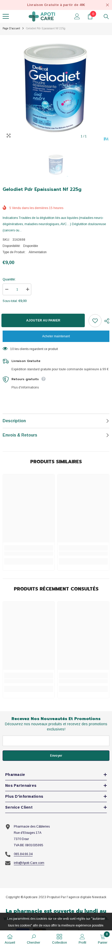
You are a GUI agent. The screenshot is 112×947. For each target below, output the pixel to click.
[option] (56, 88)
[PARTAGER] (105, 321)
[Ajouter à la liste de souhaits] (95, 320)
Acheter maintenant (56, 336)
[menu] (6, 16)
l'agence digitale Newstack (86, 897)
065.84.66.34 (23, 854)
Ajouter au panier (44, 320)
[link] (28, 554)
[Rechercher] (106, 17)
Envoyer (56, 755)
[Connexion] (77, 16)
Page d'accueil (11, 28)
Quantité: (9, 279)
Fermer (107, 5)
